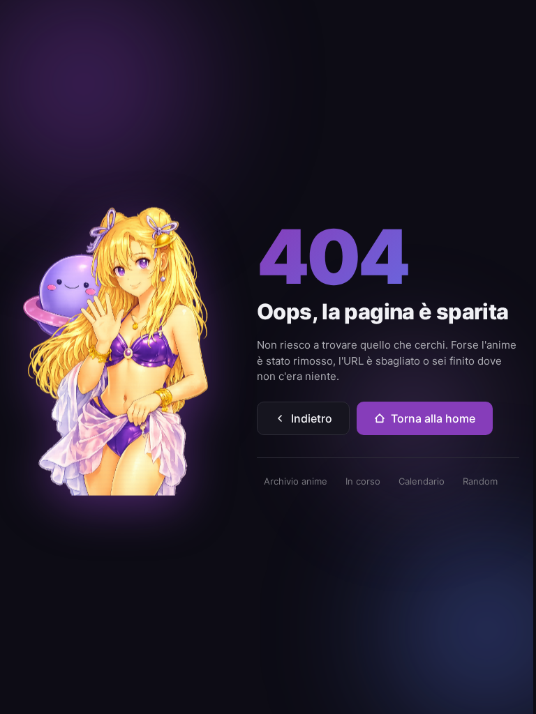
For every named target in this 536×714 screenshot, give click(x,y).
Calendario (422, 481)
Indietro (311, 418)
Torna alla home (433, 418)
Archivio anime (295, 481)
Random (480, 481)
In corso (362, 481)
